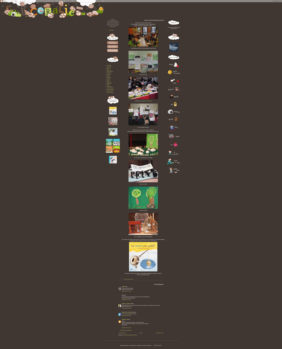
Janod (108, 80)
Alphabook (109, 67)
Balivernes (109, 70)
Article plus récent (122, 332)
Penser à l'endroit (110, 89)
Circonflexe (109, 72)
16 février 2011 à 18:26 (126, 299)
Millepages (109, 83)
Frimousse (109, 77)
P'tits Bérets (109, 86)
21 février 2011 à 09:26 (126, 327)
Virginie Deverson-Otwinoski (128, 312)
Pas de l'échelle (110, 87)
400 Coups (109, 65)
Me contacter (111, 30)
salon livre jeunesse (129, 279)
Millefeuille (109, 82)
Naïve (108, 84)
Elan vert (108, 74)
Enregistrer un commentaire (125, 330)
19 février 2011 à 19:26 (126, 315)
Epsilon (108, 75)
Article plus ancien (159, 332)
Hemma (108, 79)
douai (125, 279)
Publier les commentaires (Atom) (130, 335)
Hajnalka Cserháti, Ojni (126, 303)
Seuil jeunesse (110, 90)
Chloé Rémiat (149, 101)
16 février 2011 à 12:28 (126, 291)
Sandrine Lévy (125, 319)
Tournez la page (110, 92)
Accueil (140, 332)
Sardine (123, 286)
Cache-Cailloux (110, 71)
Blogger (159, 345)
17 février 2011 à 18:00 (126, 308)
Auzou (108, 68)
